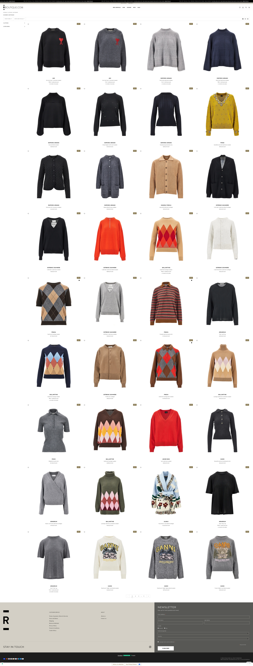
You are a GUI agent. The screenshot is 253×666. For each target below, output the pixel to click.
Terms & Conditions (54, 628)
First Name (160, 620)
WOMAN (5, 12)
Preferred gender (162, 630)
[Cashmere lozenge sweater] (165, 274)
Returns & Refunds (54, 623)
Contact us (103, 618)
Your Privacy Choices (131, 664)
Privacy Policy (53, 625)
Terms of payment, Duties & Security (58, 616)
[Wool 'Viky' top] (221, 527)
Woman (161, 628)
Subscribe (165, 648)
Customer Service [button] (54, 612)
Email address (162, 614)
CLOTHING (10, 12)
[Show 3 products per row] (245, 19)
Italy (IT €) (123, 3)
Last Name (207, 620)
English (130, 3)
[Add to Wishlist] (28, 24)
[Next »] (148, 596)
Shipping (51, 621)
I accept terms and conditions (167, 642)
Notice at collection (118, 664)
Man (166, 628)
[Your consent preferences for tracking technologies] (2, 663)
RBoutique (225, 658)
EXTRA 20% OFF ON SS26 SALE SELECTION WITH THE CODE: (75, 1)
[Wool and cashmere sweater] (165, 84)
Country (160, 636)
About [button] (103, 612)
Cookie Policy (52, 630)
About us (103, 616)
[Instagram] (150, 647)
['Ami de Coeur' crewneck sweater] (49, 84)
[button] (117, 7)
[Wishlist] (239, 7)
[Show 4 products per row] (248, 19)
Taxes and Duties (53, 618)
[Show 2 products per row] (243, 19)
